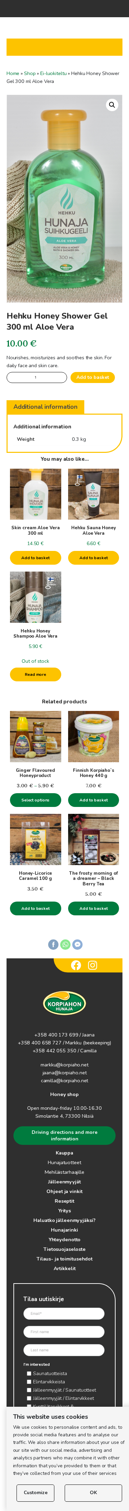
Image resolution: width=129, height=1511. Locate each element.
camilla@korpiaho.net (64, 1080)
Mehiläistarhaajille (64, 1172)
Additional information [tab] (45, 407)
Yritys (64, 1210)
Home (13, 73)
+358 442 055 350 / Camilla (65, 1050)
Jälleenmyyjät (64, 1181)
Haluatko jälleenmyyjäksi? (64, 1220)
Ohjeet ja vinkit (64, 1191)
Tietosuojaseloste (64, 1249)
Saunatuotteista (50, 1373)
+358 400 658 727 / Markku (50, 1042)
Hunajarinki (64, 1229)
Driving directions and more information (64, 1135)
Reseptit (64, 1201)
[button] (112, 105)
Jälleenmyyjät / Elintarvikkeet (63, 1398)
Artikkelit (65, 1268)
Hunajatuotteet (64, 1162)
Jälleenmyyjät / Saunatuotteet (64, 1389)
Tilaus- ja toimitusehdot (64, 1258)
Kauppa (64, 1152)
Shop (30, 73)
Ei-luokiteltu (53, 73)
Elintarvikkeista (49, 1381)
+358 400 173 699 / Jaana (64, 1034)
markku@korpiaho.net (64, 1064)
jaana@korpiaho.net (65, 1072)
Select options (35, 800)
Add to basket (92, 377)
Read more (35, 674)
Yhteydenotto (65, 1239)
